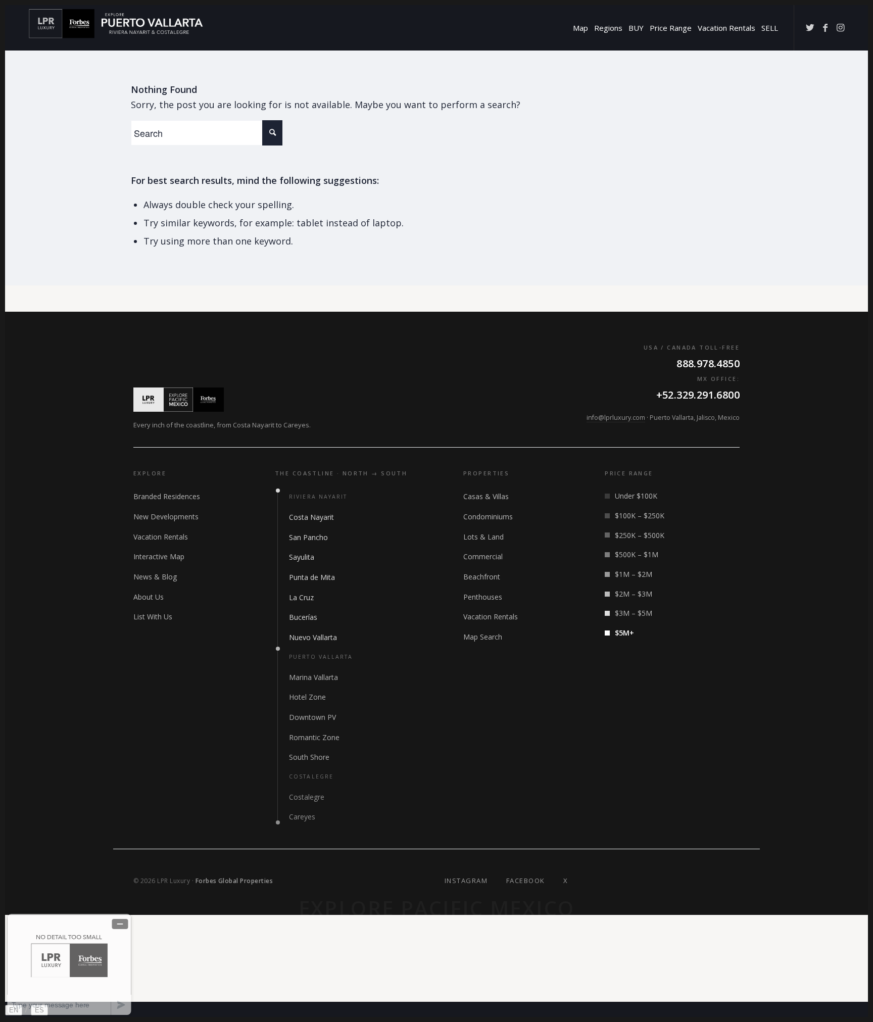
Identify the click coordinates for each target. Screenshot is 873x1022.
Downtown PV (312, 717)
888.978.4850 (708, 363)
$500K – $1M (636, 554)
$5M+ (624, 633)
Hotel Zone (307, 697)
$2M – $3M (633, 594)
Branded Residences (166, 496)
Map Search (482, 637)
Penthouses (482, 597)
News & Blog (155, 576)
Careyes (302, 816)
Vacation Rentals (160, 537)
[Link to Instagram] (840, 27)
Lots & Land (483, 537)
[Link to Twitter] (809, 27)
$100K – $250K (639, 515)
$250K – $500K (639, 535)
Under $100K (636, 496)
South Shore (309, 757)
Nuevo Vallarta (313, 637)
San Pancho (308, 537)
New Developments (166, 516)
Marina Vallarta (313, 677)
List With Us (152, 616)
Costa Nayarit (311, 517)
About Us (148, 597)
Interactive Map (158, 556)
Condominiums (488, 516)
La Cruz (301, 597)
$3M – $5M (633, 613)
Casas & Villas (486, 496)
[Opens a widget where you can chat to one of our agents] (69, 964)
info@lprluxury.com (616, 417)
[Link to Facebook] (825, 27)
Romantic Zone (314, 737)
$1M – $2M (633, 574)
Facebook (525, 880)
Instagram (466, 880)
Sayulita (301, 557)
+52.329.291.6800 (698, 395)
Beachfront (481, 576)
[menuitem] (580, 28)
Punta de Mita (312, 577)
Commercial (483, 556)
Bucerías (303, 617)
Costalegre (306, 797)
